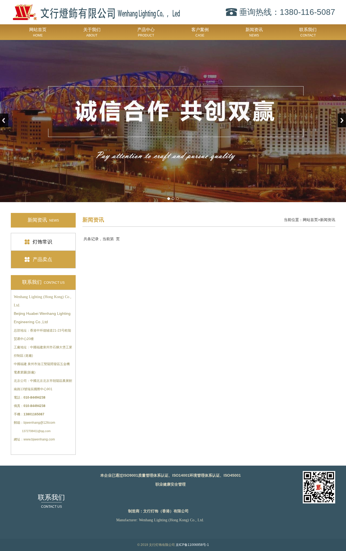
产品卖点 (42, 259)
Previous (4, 120)
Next (342, 120)
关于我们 (92, 32)
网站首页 (37, 32)
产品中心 (146, 32)
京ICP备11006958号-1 (192, 545)
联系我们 (308, 32)
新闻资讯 (254, 32)
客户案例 (200, 32)
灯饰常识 (42, 242)
